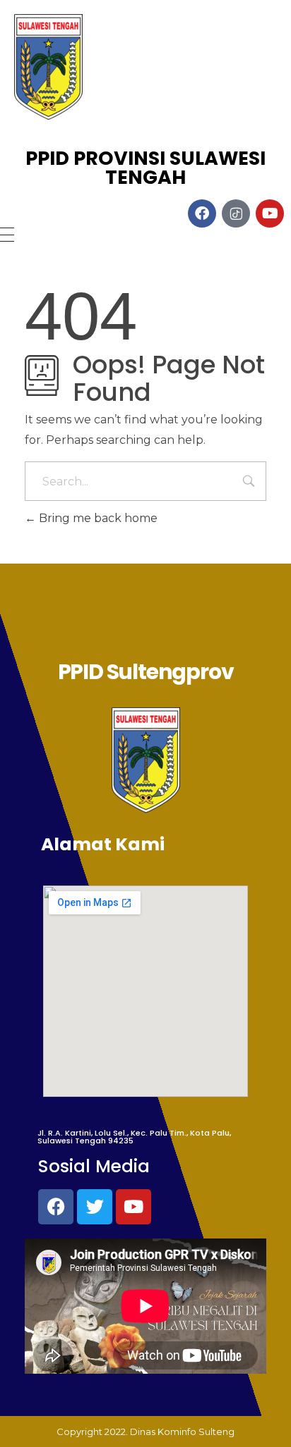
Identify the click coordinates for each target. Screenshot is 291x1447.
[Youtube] (133, 1206)
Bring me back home (97, 518)
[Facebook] (55, 1206)
